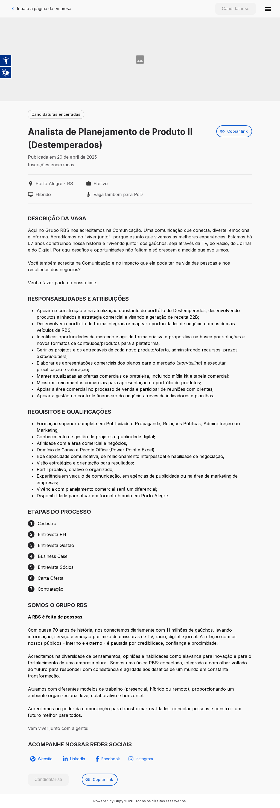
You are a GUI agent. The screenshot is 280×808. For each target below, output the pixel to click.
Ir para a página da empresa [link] (44, 8)
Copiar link (237, 131)
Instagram (144, 758)
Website (45, 758)
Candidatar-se (235, 8)
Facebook (110, 758)
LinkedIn (77, 758)
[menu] (268, 9)
